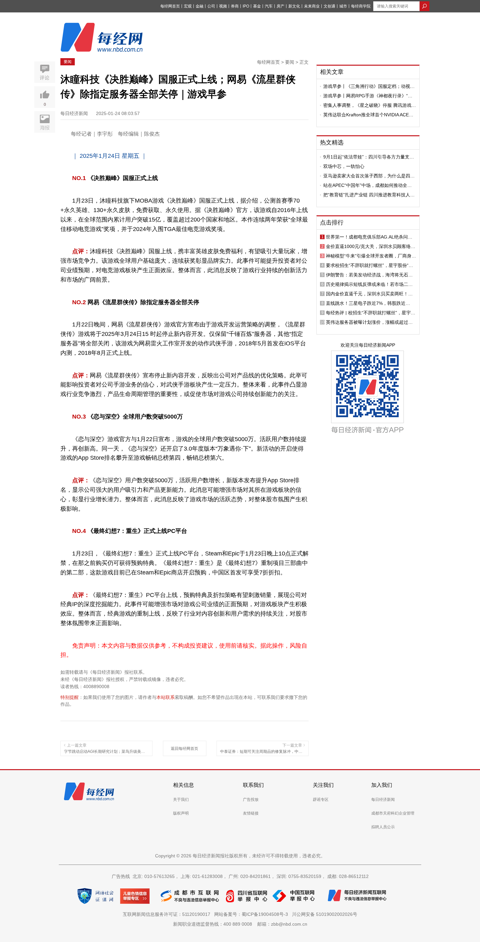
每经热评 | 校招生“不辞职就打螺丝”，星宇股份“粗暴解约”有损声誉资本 (370, 312)
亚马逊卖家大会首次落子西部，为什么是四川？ (366, 176)
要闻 (68, 61)
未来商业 (312, 6)
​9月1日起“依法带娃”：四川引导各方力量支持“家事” (368, 157)
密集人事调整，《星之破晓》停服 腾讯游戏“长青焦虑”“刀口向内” (367, 105)
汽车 (269, 6)
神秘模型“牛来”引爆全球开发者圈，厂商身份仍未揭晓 (371, 256)
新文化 (294, 6)
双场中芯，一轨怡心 (343, 166)
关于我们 (181, 799)
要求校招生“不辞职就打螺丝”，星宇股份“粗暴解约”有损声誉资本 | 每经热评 (369, 265)
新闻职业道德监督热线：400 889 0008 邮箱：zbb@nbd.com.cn (240, 924)
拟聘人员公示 (383, 827)
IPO (246, 6)
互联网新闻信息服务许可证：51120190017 (168, 914)
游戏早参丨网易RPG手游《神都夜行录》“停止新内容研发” (367, 95)
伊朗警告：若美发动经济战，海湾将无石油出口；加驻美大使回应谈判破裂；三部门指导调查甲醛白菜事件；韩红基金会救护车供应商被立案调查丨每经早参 (369, 275)
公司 (211, 6)
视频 (223, 6)
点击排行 (332, 222)
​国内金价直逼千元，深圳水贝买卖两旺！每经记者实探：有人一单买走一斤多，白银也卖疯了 (369, 293)
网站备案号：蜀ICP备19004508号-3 (252, 914)
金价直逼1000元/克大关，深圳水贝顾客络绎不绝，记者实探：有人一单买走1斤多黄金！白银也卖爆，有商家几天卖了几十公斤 (370, 246)
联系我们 (253, 785)
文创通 (329, 6)
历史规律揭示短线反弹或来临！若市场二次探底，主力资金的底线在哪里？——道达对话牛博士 (369, 284)
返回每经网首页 (184, 748)
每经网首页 (170, 6)
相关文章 (332, 72)
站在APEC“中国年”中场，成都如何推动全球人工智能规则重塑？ (367, 185)
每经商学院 (361, 6)
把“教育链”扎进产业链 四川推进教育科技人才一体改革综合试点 (369, 194)
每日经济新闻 (383, 799)
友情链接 (251, 813)
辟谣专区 (320, 799)
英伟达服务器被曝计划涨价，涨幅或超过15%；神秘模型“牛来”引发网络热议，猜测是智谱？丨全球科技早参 (371, 322)
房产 (280, 6)
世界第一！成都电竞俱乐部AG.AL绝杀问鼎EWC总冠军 (369, 237)
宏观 (188, 6)
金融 (199, 6)
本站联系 (165, 697)
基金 (257, 6)
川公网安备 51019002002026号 (324, 914)
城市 (343, 6)
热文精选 (332, 142)
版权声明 (181, 813)
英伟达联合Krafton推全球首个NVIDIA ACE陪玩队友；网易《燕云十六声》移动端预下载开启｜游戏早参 (369, 114)
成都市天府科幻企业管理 (392, 813)
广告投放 (251, 799)
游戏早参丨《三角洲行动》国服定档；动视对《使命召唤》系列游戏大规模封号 (369, 86)
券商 (235, 6)
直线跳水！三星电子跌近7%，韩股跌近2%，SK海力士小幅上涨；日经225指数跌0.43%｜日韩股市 (368, 303)
